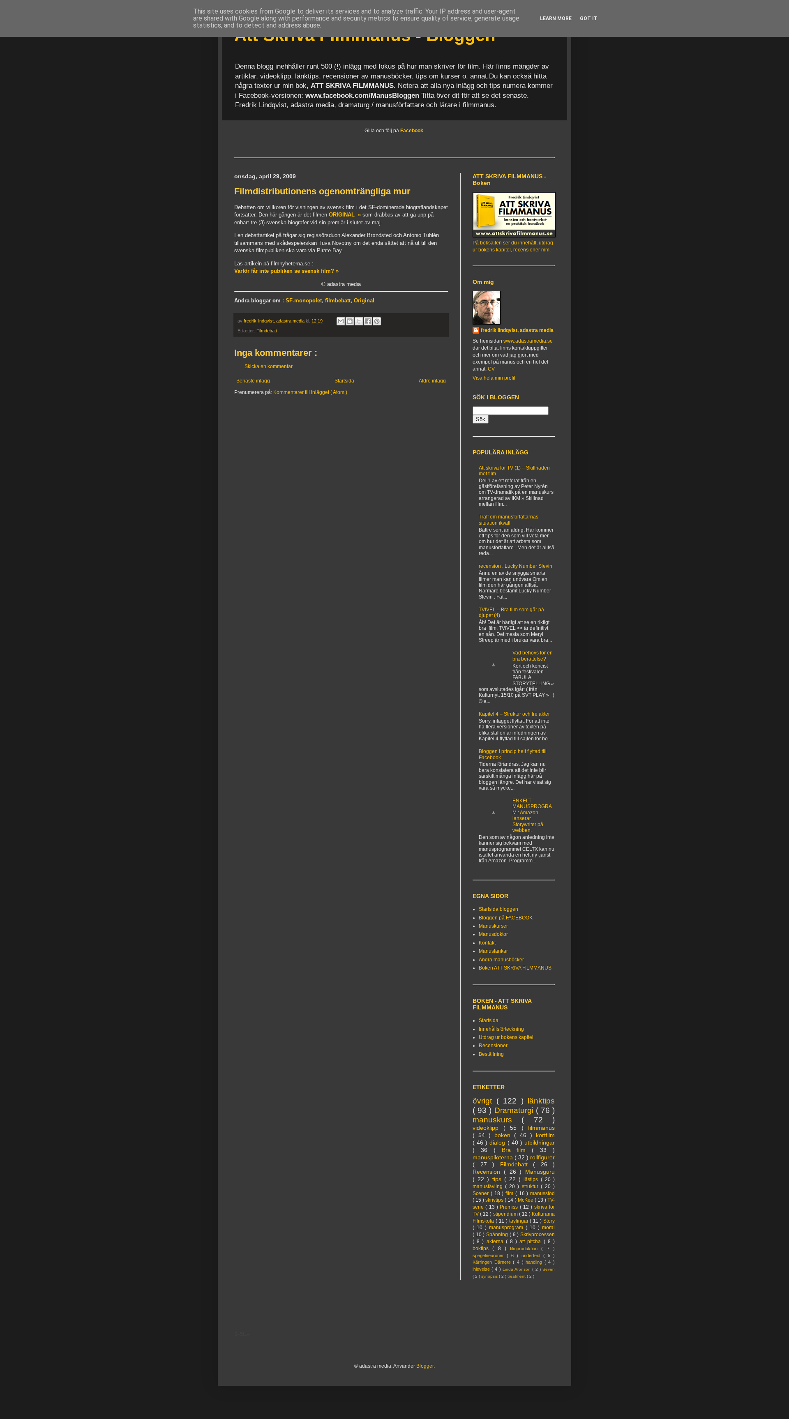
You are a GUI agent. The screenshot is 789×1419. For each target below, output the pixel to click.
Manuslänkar (493, 951)
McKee (526, 1200)
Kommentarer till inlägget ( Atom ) (310, 392)
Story (549, 1221)
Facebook (411, 131)
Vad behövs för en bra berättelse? (532, 655)
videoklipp (488, 1127)
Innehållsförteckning (501, 1029)
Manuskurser (493, 926)
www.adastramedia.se (528, 341)
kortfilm (545, 1135)
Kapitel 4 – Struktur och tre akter (514, 714)
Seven (548, 1269)
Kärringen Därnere (493, 1262)
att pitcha (531, 1241)
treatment (517, 1276)
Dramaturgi (515, 1110)
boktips (482, 1248)
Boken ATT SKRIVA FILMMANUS (515, 968)
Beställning (491, 1054)
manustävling (489, 1186)
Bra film (517, 1150)
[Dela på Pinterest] (377, 321)
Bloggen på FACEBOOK (506, 918)
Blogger (425, 1366)
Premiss (509, 1207)
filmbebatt (338, 300)
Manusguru (540, 1171)
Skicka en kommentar (269, 366)
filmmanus (541, 1127)
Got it (589, 18)
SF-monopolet (304, 300)
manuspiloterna (493, 1157)
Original (364, 300)
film (510, 1193)
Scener (482, 1193)
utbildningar (539, 1142)
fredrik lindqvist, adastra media (517, 330)
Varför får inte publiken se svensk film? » (286, 271)
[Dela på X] (359, 321)
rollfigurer (542, 1157)
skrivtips (495, 1200)
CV (491, 369)
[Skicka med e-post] (341, 321)
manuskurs (497, 1119)
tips (498, 1179)
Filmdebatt (266, 330)
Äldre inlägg (432, 381)
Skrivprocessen (537, 1234)
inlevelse (482, 1269)
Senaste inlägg (253, 381)
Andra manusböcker (501, 960)
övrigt (484, 1100)
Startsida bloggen (498, 909)
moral (548, 1227)
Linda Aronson (517, 1269)
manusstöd (542, 1193)
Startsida (344, 381)
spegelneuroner (490, 1255)
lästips (532, 1179)
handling (535, 1262)
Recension (488, 1171)
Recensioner (493, 1045)
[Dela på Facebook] (368, 321)
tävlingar (519, 1221)
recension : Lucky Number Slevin (515, 566)
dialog (498, 1142)
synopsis (490, 1276)
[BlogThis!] (350, 321)
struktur (531, 1186)
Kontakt (487, 943)
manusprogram (507, 1227)
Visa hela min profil (494, 378)
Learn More (556, 18)
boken (504, 1135)
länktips (541, 1100)
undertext (532, 1255)
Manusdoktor (493, 934)
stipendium (506, 1214)
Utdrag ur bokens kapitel (506, 1037)
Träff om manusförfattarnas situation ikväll (508, 519)
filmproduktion (525, 1248)
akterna (496, 1241)
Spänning (498, 1234)
